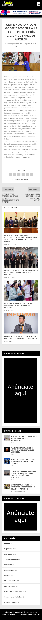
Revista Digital (12, 559)
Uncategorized (9, 602)
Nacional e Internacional (18, 491)
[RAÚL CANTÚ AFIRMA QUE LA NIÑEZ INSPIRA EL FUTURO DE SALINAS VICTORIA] (21, 290)
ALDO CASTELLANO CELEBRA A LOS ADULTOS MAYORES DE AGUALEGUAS (24, 438)
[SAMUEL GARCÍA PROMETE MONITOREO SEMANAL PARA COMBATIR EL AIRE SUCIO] (21, 323)
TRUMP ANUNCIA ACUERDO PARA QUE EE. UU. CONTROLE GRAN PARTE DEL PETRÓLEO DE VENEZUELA (23, 474)
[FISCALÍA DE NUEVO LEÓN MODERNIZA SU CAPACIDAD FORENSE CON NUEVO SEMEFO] (21, 257)
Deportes (7, 549)
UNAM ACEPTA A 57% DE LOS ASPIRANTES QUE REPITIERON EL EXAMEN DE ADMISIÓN (23, 487)
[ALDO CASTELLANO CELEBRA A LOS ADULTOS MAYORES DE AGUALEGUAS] (7, 437)
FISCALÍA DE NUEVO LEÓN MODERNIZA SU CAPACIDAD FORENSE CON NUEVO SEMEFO (21, 273)
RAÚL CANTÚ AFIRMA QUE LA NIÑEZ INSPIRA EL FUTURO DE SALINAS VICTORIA (18, 306)
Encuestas (8, 565)
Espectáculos (9, 570)
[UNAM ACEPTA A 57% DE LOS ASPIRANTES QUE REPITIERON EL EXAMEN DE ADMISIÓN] (7, 486)
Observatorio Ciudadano (13, 597)
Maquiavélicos (9, 586)
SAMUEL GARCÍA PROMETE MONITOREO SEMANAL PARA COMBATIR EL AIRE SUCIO (20, 338)
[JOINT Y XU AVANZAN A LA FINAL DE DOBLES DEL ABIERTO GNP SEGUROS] (7, 461)
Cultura (7, 543)
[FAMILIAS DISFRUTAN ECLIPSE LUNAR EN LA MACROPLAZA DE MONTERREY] (7, 449)
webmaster (19, 44)
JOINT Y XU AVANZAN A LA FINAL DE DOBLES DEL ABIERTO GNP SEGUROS (23, 462)
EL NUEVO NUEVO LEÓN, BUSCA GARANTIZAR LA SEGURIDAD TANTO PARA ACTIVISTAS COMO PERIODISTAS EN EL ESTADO (20, 239)
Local (16, 46)
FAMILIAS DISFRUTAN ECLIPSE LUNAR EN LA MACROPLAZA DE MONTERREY (22, 450)
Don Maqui (8, 554)
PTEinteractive (34, 614)
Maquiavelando (10, 581)
